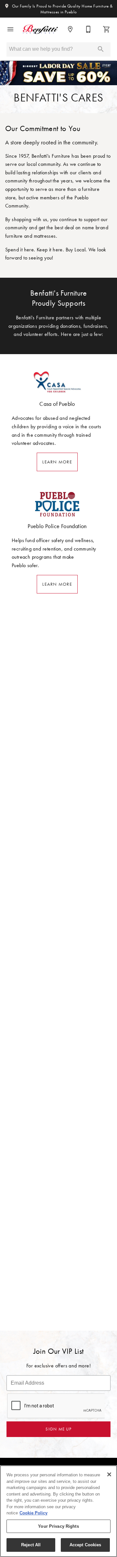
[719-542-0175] (88, 29)
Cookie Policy (33, 1512)
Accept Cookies (85, 1544)
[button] (10, 29)
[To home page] (40, 29)
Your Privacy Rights (58, 1526)
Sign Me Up (59, 1429)
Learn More (57, 462)
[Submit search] (101, 49)
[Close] (109, 1474)
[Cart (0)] (106, 29)
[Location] (70, 29)
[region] (58, 1511)
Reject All (31, 1544)
